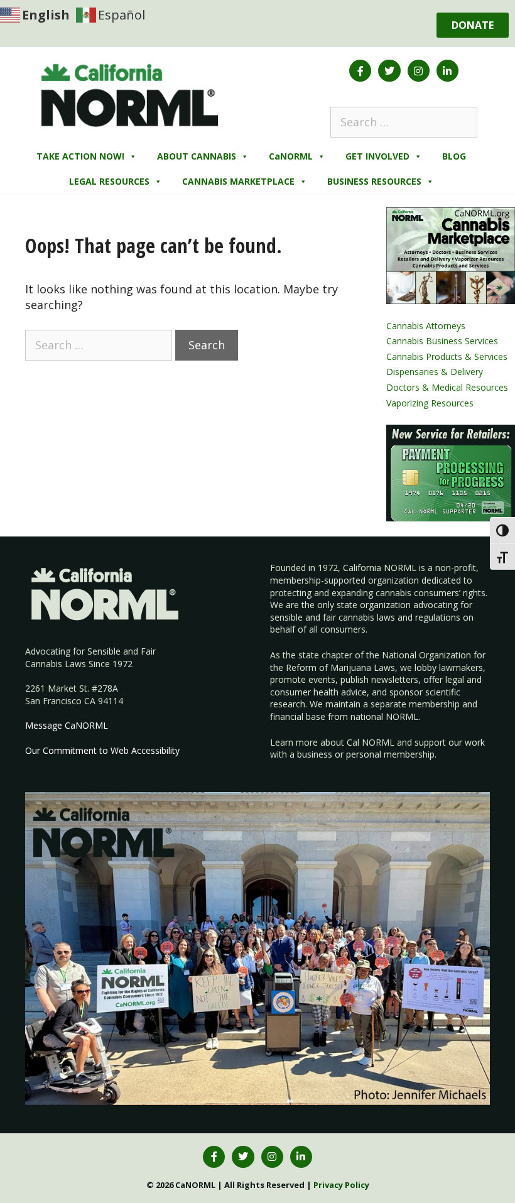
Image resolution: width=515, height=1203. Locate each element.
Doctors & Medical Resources (447, 387)
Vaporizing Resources (430, 403)
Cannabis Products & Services (446, 356)
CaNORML (291, 156)
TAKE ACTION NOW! (80, 156)
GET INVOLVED (377, 156)
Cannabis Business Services (442, 341)
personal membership (390, 754)
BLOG (454, 156)
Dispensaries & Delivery (434, 372)
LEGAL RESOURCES (109, 181)
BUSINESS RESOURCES (374, 181)
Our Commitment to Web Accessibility (102, 750)
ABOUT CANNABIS (196, 156)
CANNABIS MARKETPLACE (238, 181)
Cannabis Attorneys (425, 326)
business (314, 754)
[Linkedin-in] (447, 71)
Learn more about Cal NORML (332, 742)
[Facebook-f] (360, 71)
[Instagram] (419, 71)
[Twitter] (389, 71)
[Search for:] (403, 121)
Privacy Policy (341, 1184)
